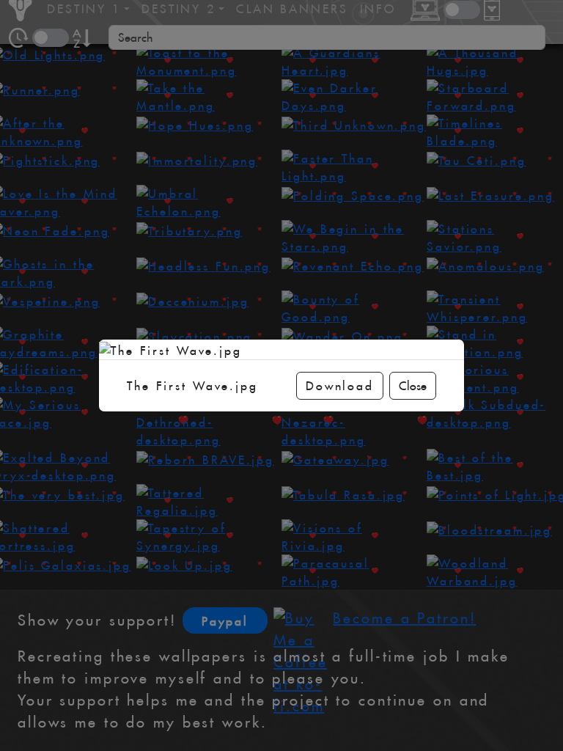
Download (340, 385)
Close (413, 385)
